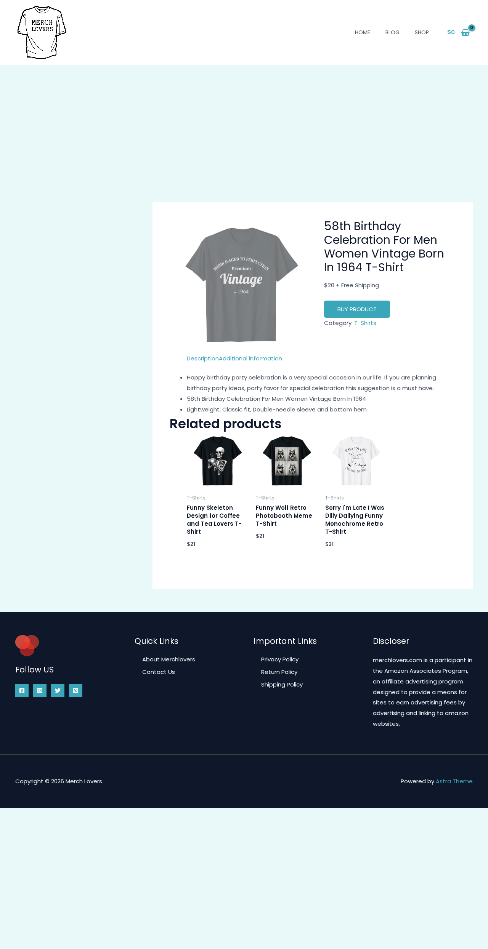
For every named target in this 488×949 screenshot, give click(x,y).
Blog (392, 32)
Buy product (357, 309)
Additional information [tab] (250, 358)
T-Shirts (365, 323)
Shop (422, 32)
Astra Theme (454, 781)
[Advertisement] (244, 122)
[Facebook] (22, 690)
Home (362, 32)
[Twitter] (57, 690)
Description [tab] (203, 358)
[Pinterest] (75, 690)
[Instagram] (40, 690)
